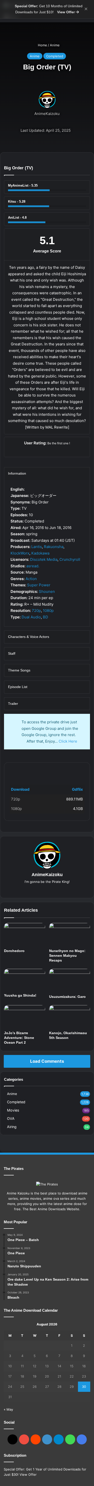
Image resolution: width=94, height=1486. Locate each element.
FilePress (47, 770)
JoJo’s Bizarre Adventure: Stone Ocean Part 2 (19, 1037)
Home (42, 45)
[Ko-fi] (82, 1439)
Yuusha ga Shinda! (20, 995)
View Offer (66, 12)
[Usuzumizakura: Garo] (69, 980)
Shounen (47, 591)
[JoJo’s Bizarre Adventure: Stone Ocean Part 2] (24, 1016)
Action (31, 578)
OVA (11, 1118)
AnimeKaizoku (47, 113)
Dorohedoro (14, 951)
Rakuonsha (53, 546)
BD (45, 617)
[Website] (47, 890)
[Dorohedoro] (24, 934)
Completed (54, 56)
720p (36, 610)
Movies (13, 1110)
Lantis (36, 546)
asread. (32, 566)
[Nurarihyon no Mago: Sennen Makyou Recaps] (69, 934)
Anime (55, 45)
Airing (12, 1127)
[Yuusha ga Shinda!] (24, 980)
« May (8, 1409)
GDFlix (18, 770)
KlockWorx (20, 553)
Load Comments (47, 1061)
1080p (48, 610)
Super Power (38, 585)
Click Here (68, 741)
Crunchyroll (69, 559)
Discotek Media (43, 559)
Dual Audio (31, 617)
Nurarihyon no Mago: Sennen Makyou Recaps (67, 955)
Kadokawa (40, 553)
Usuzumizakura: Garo (67, 997)
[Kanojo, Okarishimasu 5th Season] (69, 1016)
